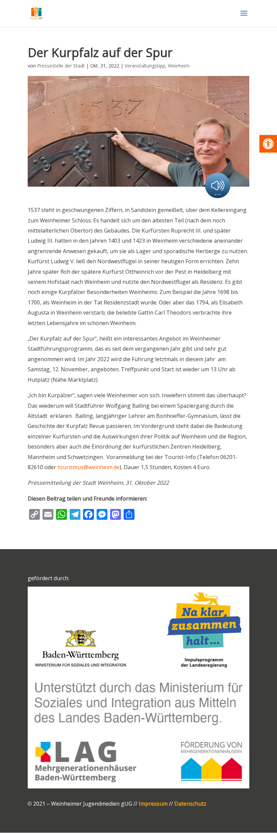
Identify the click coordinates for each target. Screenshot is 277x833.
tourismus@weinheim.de (88, 467)
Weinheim (179, 65)
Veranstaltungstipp (145, 65)
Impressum (153, 803)
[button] (268, 144)
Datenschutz (190, 803)
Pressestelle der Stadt (61, 65)
